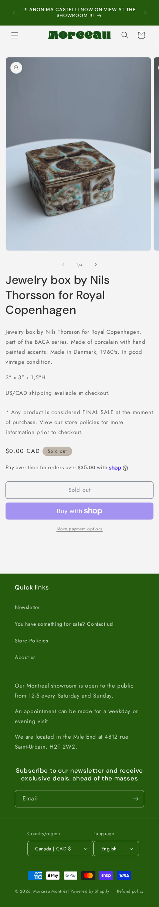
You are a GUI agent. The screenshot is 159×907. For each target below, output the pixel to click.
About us (25, 657)
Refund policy (130, 891)
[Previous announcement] (14, 12)
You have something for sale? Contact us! (64, 624)
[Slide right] (96, 264)
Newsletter (27, 607)
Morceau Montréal (52, 891)
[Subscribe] (136, 798)
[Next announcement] (145, 12)
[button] (15, 35)
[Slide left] (63, 264)
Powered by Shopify (90, 891)
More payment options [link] (80, 528)
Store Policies (31, 640)
